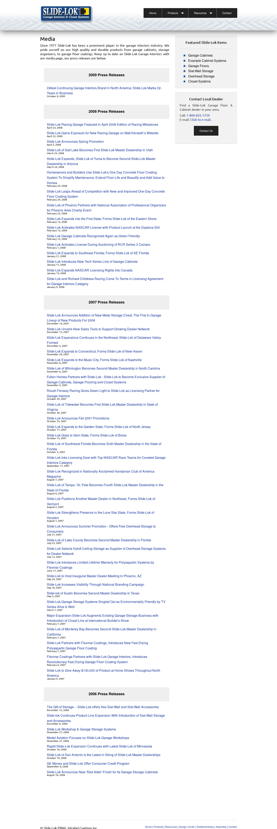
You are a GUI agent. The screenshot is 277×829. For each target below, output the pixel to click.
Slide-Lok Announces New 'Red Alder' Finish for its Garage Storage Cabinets (102, 772)
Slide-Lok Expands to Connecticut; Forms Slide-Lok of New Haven (94, 351)
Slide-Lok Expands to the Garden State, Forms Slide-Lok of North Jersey (99, 426)
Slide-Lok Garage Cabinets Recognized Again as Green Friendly (93, 236)
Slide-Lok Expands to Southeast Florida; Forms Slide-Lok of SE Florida (98, 253)
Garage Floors (198, 65)
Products (173, 13)
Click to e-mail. (200, 119)
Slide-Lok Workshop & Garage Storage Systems (81, 729)
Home (152, 13)
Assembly (221, 826)
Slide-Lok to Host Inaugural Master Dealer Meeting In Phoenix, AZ (94, 576)
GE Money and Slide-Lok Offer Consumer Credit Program (88, 763)
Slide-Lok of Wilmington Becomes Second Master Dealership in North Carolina (103, 368)
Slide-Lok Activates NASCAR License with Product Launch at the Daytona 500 (103, 227)
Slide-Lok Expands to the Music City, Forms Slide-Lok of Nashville (94, 359)
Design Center (187, 826)
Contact (227, 13)
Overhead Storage (201, 76)
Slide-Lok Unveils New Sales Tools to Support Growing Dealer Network (98, 329)
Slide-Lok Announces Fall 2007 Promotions (78, 418)
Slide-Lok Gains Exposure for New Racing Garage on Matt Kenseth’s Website (102, 133)
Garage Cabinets (200, 55)
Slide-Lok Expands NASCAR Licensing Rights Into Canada (89, 270)
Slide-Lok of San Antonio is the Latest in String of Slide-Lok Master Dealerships (103, 754)
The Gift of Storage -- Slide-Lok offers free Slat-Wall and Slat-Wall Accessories (103, 707)
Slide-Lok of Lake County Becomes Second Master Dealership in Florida (99, 540)
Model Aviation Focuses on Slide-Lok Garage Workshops (88, 737)
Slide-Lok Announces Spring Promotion (75, 141)
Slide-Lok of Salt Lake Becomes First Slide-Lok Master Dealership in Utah (100, 150)
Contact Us (206, 131)
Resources (200, 13)
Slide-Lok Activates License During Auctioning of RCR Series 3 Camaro (98, 244)
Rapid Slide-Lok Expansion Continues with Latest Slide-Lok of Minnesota (99, 746)
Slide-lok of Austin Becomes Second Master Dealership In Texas (93, 593)
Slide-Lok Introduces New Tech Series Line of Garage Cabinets (92, 261)
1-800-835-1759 (198, 115)
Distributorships (205, 826)
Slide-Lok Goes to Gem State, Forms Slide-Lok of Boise (87, 435)
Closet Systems (199, 81)
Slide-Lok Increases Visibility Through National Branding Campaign (95, 584)
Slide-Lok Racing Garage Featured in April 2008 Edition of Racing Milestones (102, 124)
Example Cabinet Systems (207, 60)
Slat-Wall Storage (200, 71)
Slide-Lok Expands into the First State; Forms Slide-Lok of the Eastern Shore (102, 218)
